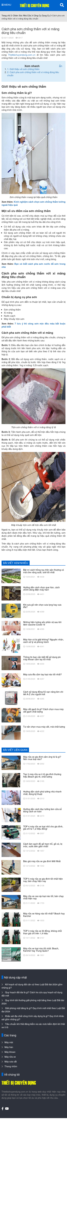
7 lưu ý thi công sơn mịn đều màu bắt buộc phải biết (33, 325)
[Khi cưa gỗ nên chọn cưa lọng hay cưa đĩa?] (11, 610)
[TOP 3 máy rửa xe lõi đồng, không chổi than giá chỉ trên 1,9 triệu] (11, 936)
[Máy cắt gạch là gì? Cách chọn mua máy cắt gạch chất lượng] (11, 714)
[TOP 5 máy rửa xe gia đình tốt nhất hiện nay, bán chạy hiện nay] (11, 884)
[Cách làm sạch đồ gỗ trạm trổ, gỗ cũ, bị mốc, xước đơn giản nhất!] (11, 849)
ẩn (60, 66)
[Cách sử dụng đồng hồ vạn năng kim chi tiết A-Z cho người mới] (11, 697)
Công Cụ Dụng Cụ (42, 15)
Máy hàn (9, 1047)
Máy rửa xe (10, 1056)
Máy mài (9, 1042)
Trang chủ (6, 15)
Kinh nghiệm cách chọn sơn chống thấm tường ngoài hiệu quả (33, 203)
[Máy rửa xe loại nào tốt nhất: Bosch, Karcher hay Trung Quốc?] (11, 953)
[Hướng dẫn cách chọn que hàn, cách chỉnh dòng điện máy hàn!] (11, 592)
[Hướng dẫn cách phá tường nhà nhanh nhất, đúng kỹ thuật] (11, 797)
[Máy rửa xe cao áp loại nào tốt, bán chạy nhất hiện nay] (11, 901)
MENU (7, 4)
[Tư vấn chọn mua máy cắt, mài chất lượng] (11, 732)
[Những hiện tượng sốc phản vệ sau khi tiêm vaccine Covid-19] (11, 627)
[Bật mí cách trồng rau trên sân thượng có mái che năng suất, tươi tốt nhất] (11, 575)
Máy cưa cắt (11, 1061)
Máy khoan (10, 1051)
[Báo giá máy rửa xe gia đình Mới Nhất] (11, 866)
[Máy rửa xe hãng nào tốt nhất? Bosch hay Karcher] (11, 919)
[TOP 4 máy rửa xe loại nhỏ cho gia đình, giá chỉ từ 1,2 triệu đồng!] (11, 832)
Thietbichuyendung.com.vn (21, 54)
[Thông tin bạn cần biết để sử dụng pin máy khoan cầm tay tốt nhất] (11, 662)
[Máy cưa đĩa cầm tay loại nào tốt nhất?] (11, 680)
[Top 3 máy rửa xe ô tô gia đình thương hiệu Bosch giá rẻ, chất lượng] (11, 779)
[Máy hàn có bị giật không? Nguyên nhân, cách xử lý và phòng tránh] (11, 645)
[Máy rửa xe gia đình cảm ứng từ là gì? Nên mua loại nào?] (11, 762)
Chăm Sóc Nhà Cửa (22, 15)
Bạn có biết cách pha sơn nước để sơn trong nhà (33, 265)
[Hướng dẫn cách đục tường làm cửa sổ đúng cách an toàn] (11, 814)
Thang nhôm (11, 1066)
